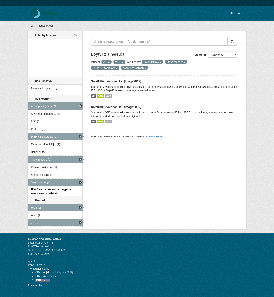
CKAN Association (46, 276)
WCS (108, 95)
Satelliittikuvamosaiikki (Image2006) (116, 107)
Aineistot (235, 13)
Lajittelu (200, 54)
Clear (77, 35)
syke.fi (31, 261)
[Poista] (109, 62)
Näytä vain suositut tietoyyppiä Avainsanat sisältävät (51, 191)
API (120, 136)
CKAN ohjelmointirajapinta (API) (54, 272)
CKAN (34, 289)
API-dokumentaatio (152, 136)
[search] (232, 41)
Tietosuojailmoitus (38, 268)
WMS (100, 95)
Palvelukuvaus (36, 265)
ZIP (93, 95)
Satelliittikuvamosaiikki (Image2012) (116, 81)
